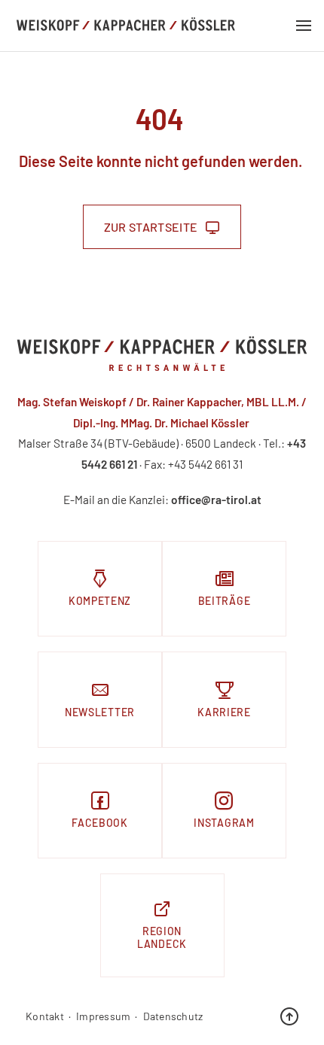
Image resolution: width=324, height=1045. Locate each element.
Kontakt (45, 1016)
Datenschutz (173, 1016)
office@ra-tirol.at (216, 499)
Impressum (103, 1016)
